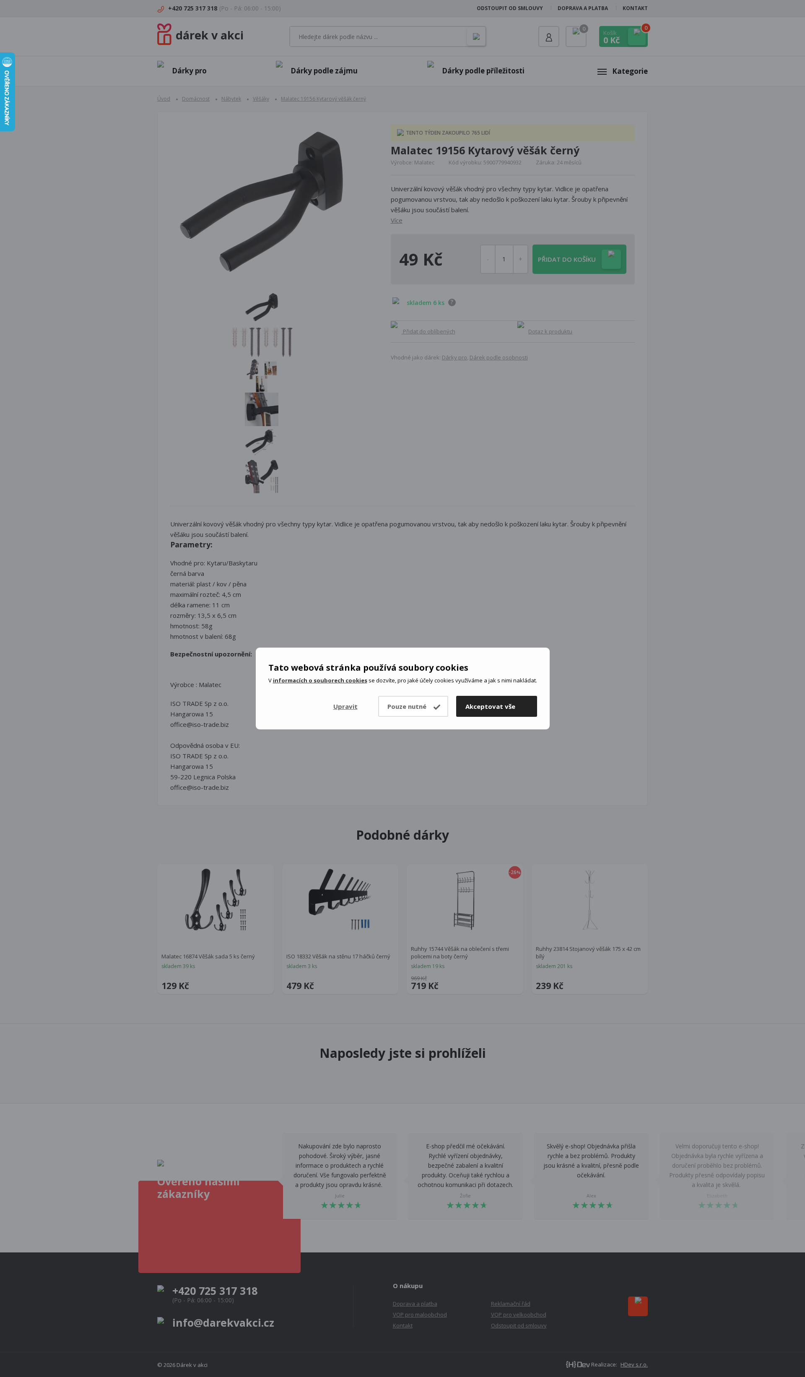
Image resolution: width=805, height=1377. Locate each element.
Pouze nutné (406, 706)
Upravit (345, 706)
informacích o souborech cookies (320, 680)
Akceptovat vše (490, 706)
